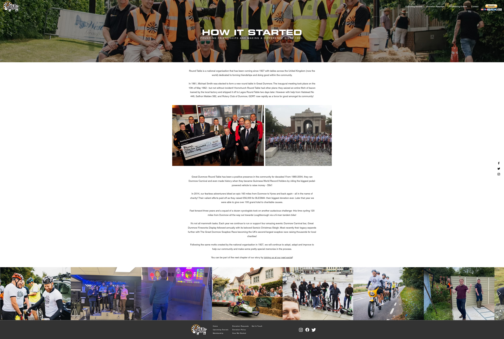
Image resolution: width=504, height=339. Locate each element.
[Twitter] (498, 168)
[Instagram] (498, 174)
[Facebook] (498, 163)
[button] (458, 6)
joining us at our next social (278, 257)
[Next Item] (327, 135)
